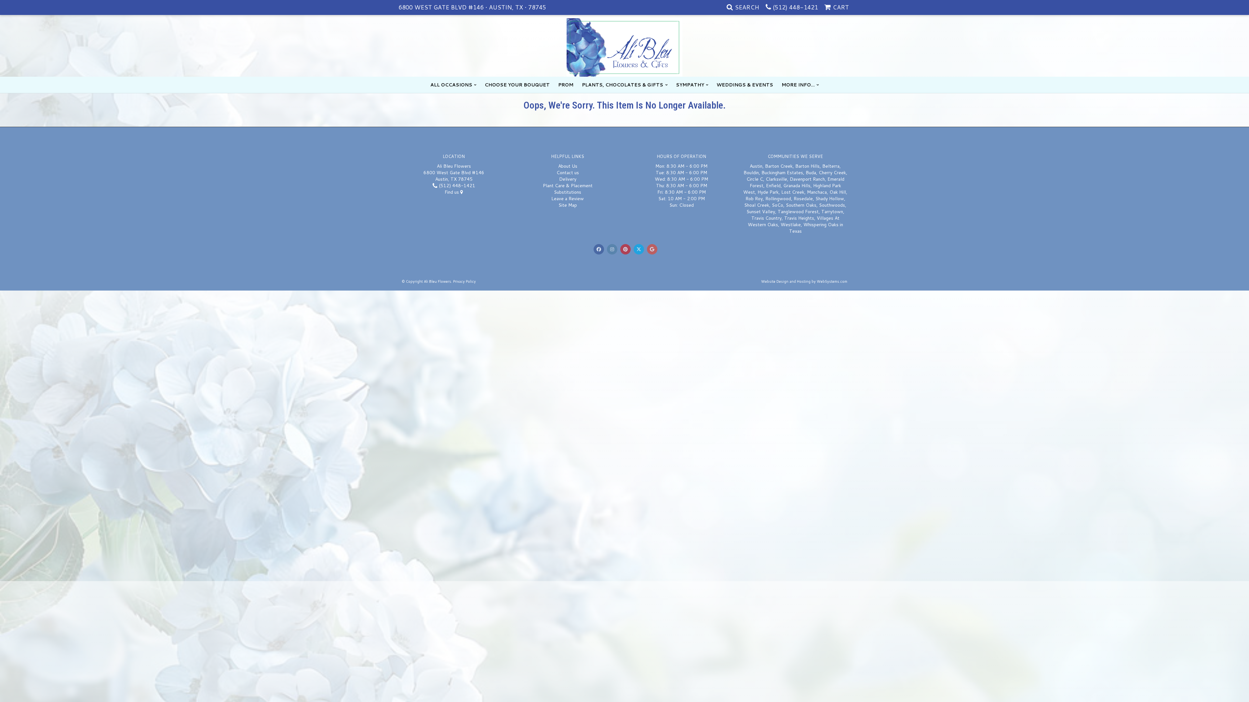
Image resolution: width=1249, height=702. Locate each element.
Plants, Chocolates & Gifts (622, 85)
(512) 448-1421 (795, 7)
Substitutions (567, 192)
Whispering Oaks (821, 224)
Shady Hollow (829, 198)
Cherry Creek (832, 172)
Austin (756, 166)
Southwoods (832, 205)
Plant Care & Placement (568, 185)
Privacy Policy (464, 281)
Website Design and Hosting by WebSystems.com (804, 281)
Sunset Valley (760, 211)
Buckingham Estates (782, 172)
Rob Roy (754, 198)
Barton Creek (779, 166)
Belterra (830, 166)
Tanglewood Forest (798, 211)
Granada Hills (797, 185)
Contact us (568, 172)
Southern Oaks (801, 205)
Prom (565, 85)
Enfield (773, 185)
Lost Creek (792, 192)
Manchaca (817, 192)
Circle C (754, 179)
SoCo (777, 205)
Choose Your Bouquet (517, 85)
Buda (811, 172)
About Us (567, 166)
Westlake (791, 224)
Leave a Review (567, 198)
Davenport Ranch (807, 179)
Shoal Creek (756, 205)
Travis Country (766, 218)
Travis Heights (799, 218)
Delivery (567, 179)
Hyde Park (768, 192)
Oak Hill (837, 192)
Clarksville (776, 179)
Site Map (567, 205)
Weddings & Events (745, 85)
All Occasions (451, 85)
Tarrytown (832, 211)
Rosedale (803, 198)
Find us (452, 192)
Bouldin (751, 172)
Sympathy (690, 85)
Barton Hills (807, 166)
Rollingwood (778, 198)
